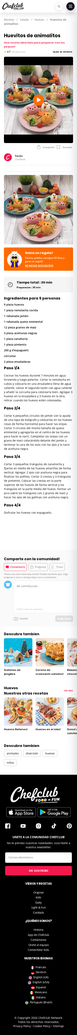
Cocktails (38, 912)
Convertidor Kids (38, 950)
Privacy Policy (22, 1026)
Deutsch (41, 972)
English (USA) (41, 982)
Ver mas (68, 690)
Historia (38, 930)
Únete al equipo (38, 945)
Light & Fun (38, 907)
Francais (41, 967)
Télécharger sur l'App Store (21, 812)
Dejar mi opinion (62, 51)
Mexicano (41, 992)
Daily (38, 902)
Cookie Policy (41, 1026)
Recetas (9, 19)
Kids (38, 897)
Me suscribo (38, 870)
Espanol (41, 987)
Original (38, 892)
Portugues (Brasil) (41, 1002)
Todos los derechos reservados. (38, 1022)
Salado (24, 19)
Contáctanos (38, 940)
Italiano (41, 997)
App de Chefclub (38, 935)
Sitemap (58, 1026)
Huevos (39, 19)
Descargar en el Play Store (54, 812)
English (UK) (40, 977)
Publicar (64, 619)
